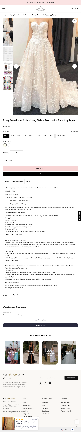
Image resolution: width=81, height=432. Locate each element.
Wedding (25, 411)
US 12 (38, 135)
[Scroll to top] (77, 427)
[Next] (74, 66)
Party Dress (26, 414)
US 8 (24, 135)
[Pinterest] (45, 383)
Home (6, 15)
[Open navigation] (18, 8)
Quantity (6, 153)
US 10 (31, 135)
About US (45, 402)
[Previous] (16, 66)
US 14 (45, 135)
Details (7, 181)
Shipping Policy (66, 405)
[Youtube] (50, 383)
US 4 (12, 135)
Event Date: (8, 160)
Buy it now (40, 174)
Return (28, 181)
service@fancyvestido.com (13, 412)
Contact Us (45, 414)
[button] (40, 320)
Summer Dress (27, 416)
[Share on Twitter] (13, 295)
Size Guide (45, 411)
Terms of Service (66, 411)
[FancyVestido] (40, 8)
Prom (24, 402)
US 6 (18, 135)
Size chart (74, 131)
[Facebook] (40, 383)
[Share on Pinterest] (17, 295)
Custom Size (61, 135)
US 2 (6, 135)
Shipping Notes (17, 181)
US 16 (51, 135)
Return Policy (65, 402)
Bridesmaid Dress (28, 408)
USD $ (66, 429)
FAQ (43, 405)
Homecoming (27, 405)
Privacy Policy (65, 408)
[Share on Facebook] (9, 295)
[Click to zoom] (74, 21)
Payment (45, 408)
